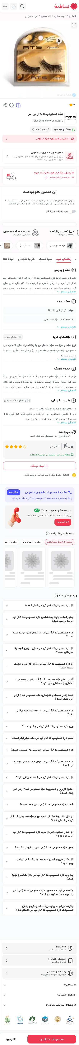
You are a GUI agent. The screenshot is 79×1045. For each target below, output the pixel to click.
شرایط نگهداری (26, 259)
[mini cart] (13, 6)
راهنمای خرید (63, 259)
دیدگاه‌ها (8, 259)
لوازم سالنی (59, 16)
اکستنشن (46, 16)
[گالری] (74, 25)
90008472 (63, 522)
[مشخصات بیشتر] (5, 6)
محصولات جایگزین (52, 1039)
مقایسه (13, 492)
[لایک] (11, 105)
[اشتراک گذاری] (4, 105)
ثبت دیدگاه (37, 466)
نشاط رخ (73, 16)
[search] (22, 6)
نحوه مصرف (45, 259)
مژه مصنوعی (31, 16)
